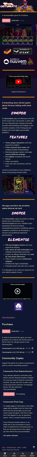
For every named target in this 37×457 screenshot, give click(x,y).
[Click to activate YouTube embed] (18, 81)
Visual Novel (10, 449)
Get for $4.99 (8, 394)
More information (8, 317)
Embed (24, 447)
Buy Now (6, 21)
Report (19, 447)
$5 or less (16, 449)
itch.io (3, 447)
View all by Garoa (11, 447)
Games (4, 449)
